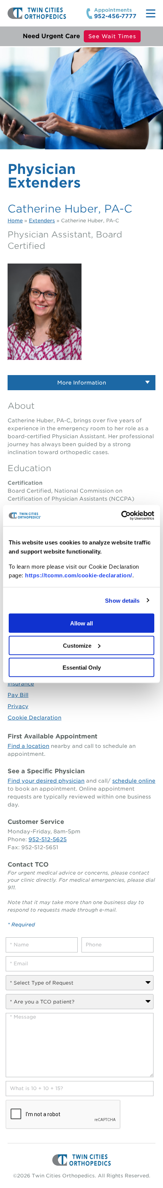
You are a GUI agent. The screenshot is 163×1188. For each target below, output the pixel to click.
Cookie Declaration (34, 718)
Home (15, 220)
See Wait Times (112, 36)
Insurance (21, 684)
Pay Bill (18, 695)
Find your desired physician (46, 781)
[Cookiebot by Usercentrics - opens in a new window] (121, 516)
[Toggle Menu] (150, 13)
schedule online (133, 781)
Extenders (42, 220)
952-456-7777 (115, 16)
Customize (77, 645)
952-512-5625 (47, 839)
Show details (122, 600)
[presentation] (63, 1114)
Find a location (28, 746)
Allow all (81, 623)
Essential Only (82, 667)
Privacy (18, 706)
